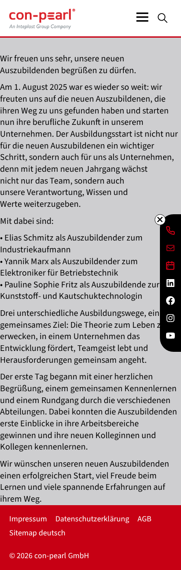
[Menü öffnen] (142, 17)
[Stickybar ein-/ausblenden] (160, 219)
